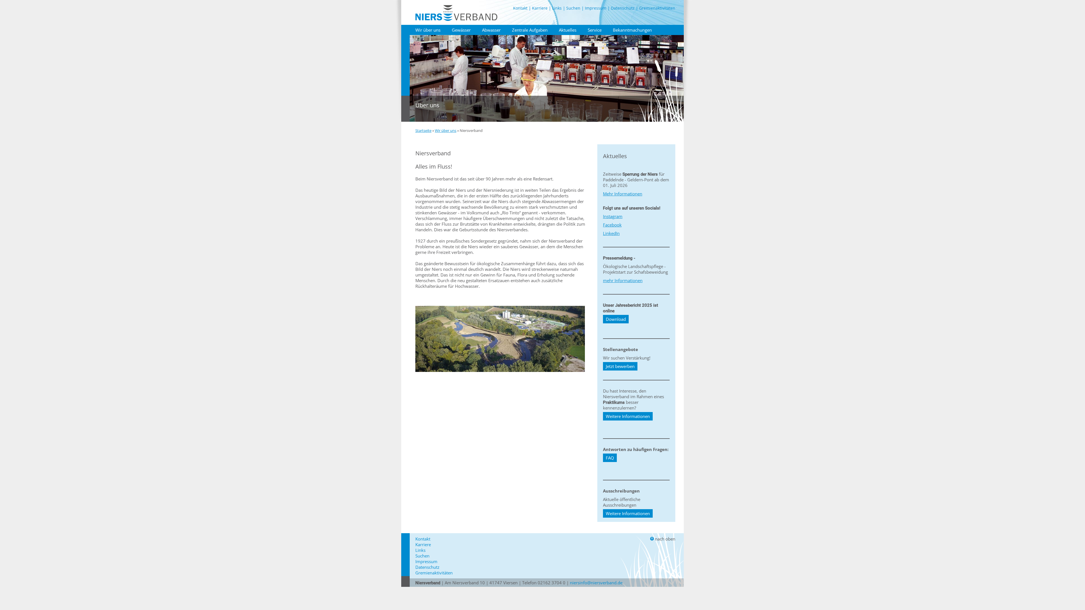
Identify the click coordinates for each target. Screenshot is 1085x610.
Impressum (595, 8)
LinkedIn (611, 233)
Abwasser (491, 30)
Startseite (423, 130)
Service (595, 30)
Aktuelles (567, 30)
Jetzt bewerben (620, 366)
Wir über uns (427, 30)
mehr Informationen (623, 280)
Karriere (540, 8)
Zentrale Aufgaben (530, 30)
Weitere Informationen (628, 416)
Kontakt (520, 8)
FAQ (610, 458)
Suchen (573, 8)
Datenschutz (623, 8)
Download (616, 319)
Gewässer (461, 30)
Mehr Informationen (622, 194)
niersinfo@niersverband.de (596, 582)
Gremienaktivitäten (657, 8)
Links (557, 8)
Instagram (612, 216)
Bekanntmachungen (632, 30)
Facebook (612, 225)
